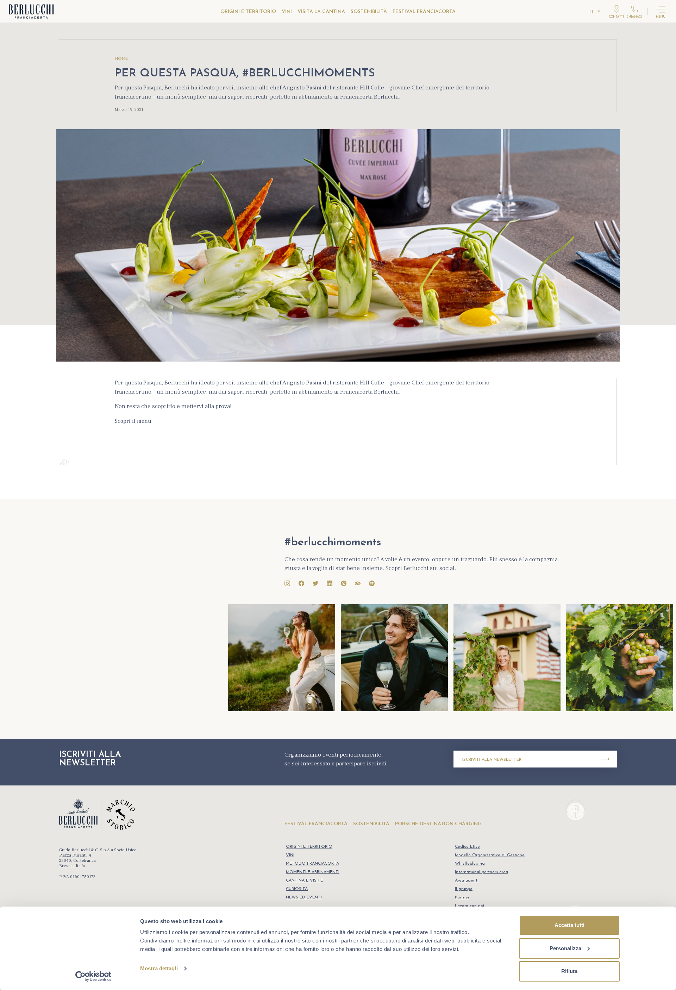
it (591, 12)
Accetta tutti (569, 925)
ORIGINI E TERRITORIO (248, 11)
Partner (462, 897)
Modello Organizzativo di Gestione (490, 855)
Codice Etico (467, 847)
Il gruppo (463, 889)
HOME (121, 59)
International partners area (481, 872)
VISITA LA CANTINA (321, 11)
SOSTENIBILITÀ (369, 11)
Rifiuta (569, 971)
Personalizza (565, 948)
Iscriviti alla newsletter (491, 760)
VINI (287, 11)
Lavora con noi (469, 906)
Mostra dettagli (159, 968)
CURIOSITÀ (297, 889)
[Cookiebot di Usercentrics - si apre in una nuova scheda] (93, 976)
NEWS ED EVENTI (304, 897)
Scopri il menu (133, 421)
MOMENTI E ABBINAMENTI (312, 872)
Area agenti (466, 880)
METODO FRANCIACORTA (312, 863)
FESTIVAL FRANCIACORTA (424, 11)
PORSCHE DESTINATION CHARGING (438, 824)
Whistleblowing (470, 863)
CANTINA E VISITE (304, 880)
